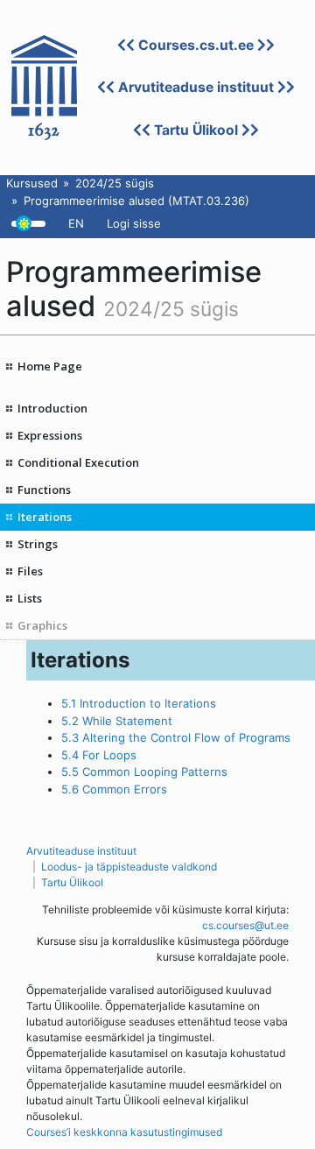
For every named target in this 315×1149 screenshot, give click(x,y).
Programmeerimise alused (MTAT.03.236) (136, 201)
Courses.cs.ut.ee (196, 45)
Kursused (32, 183)
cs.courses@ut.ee (245, 925)
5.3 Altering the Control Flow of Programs (175, 737)
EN (76, 223)
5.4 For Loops (98, 755)
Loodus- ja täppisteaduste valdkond (129, 866)
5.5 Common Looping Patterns (144, 772)
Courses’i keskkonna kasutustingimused (124, 1131)
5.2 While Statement (116, 721)
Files (30, 571)
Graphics (42, 625)
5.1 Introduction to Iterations (138, 703)
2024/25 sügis (114, 183)
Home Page (50, 366)
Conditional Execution (78, 462)
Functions (44, 489)
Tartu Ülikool (196, 130)
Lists (30, 598)
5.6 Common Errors (114, 789)
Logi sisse (134, 223)
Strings (38, 544)
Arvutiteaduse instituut (196, 87)
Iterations (45, 517)
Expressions (50, 435)
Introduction (53, 408)
